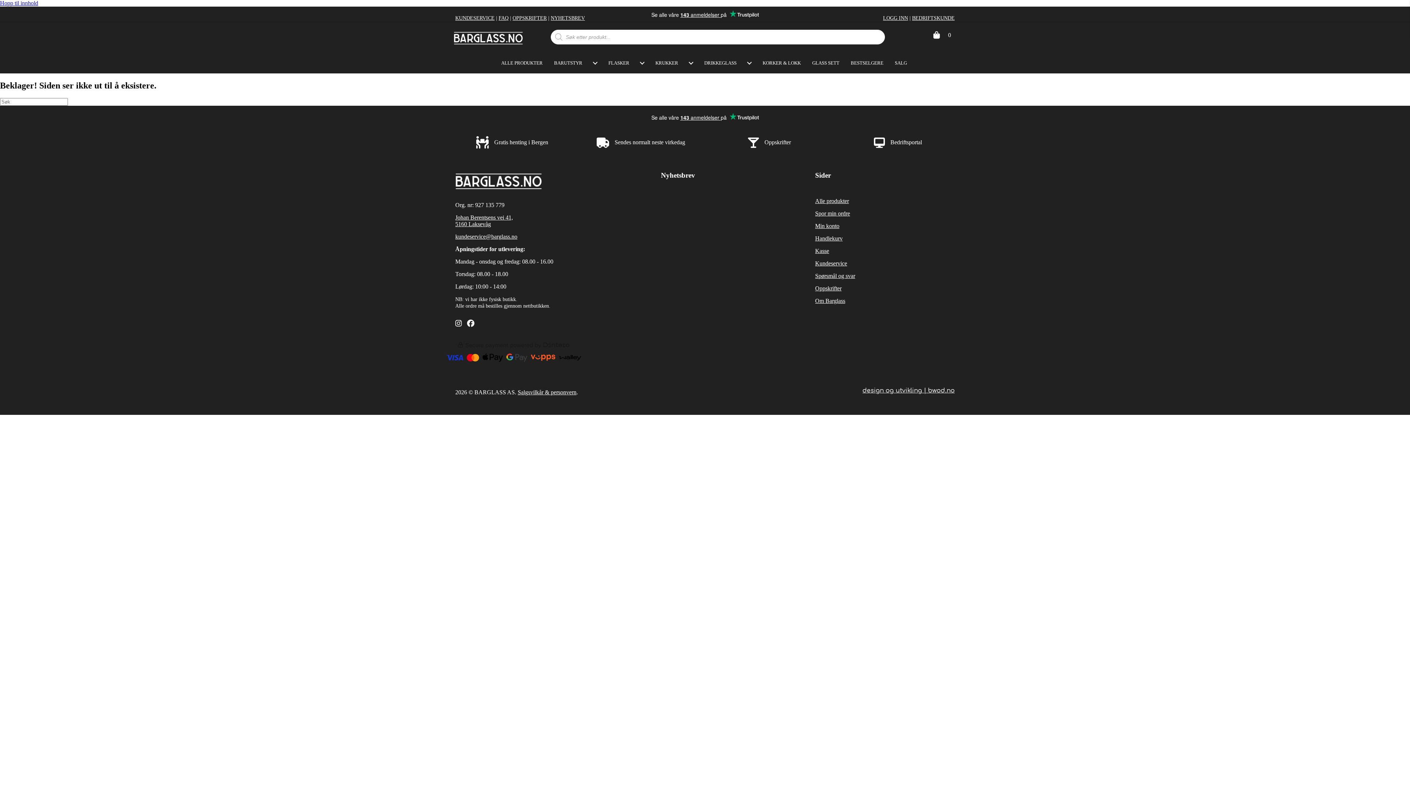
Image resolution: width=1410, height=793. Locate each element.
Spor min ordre (832, 213)
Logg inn (895, 18)
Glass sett (825, 63)
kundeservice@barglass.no (486, 236)
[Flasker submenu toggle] (642, 63)
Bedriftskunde (933, 18)
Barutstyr (568, 63)
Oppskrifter (530, 18)
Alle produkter (522, 63)
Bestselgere (867, 63)
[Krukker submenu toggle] (691, 63)
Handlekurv (829, 238)
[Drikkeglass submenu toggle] (749, 63)
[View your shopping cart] (936, 35)
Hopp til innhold (19, 3)
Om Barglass (830, 301)
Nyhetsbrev (568, 18)
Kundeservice (475, 18)
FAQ (504, 18)
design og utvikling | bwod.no (909, 390)
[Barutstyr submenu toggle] (595, 63)
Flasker (618, 63)
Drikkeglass (720, 63)
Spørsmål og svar (835, 276)
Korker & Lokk (782, 63)
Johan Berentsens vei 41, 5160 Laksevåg (484, 220)
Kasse (822, 251)
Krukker (666, 63)
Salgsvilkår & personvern (547, 392)
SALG (901, 63)
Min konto (827, 226)
